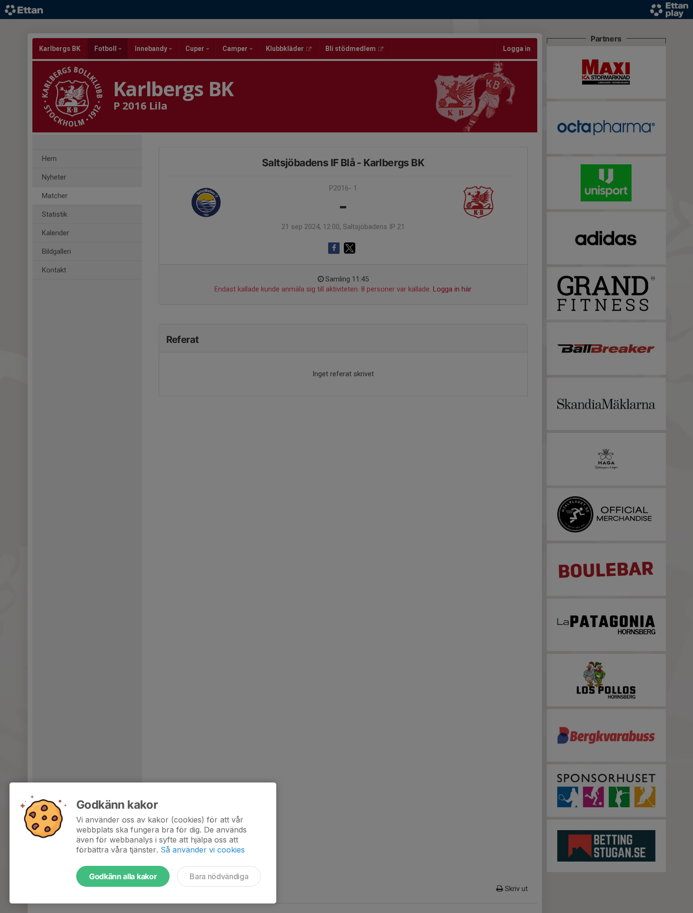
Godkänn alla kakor (123, 876)
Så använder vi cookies (203, 849)
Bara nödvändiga (219, 876)
